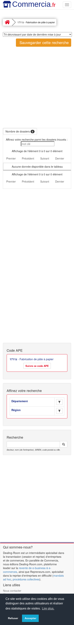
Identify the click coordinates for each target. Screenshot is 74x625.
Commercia (34, 4)
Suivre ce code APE (37, 366)
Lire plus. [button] (48, 608)
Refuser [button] (13, 618)
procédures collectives (26, 579)
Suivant (44, 158)
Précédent (28, 158)
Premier (11, 158)
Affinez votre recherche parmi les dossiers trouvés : (37, 139)
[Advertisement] (37, 87)
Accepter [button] (30, 618)
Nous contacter (12, 590)
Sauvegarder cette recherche (43, 42)
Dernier (59, 158)
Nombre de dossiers (19, 131)
